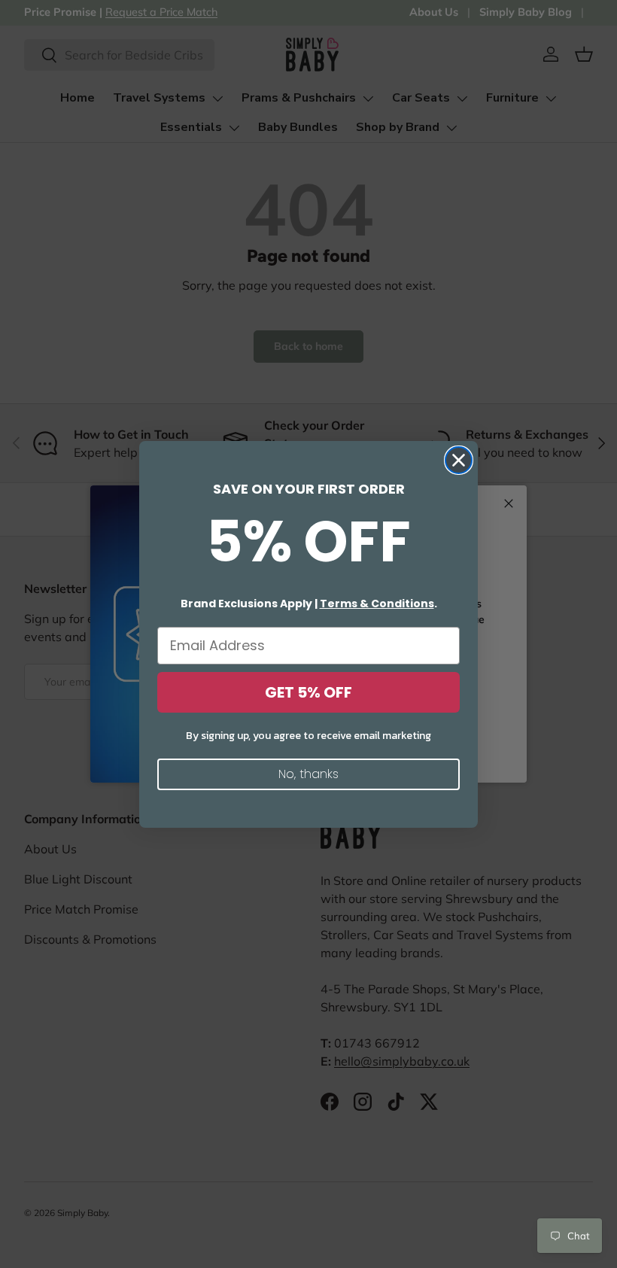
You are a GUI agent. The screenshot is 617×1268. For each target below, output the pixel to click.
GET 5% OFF (308, 692)
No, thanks (308, 774)
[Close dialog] (458, 460)
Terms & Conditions (377, 603)
